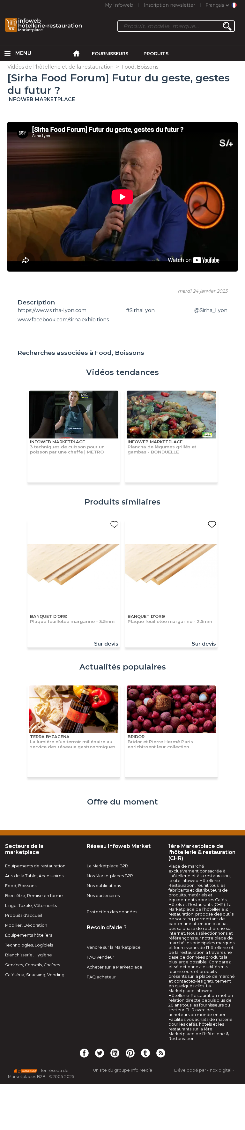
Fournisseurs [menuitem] (110, 53)
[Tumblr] (145, 1053)
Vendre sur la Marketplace (114, 947)
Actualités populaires (122, 666)
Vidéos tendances (122, 372)
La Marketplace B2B (107, 866)
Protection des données (112, 911)
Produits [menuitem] (156, 53)
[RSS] (161, 1053)
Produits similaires (122, 501)
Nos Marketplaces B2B (110, 875)
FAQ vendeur (100, 957)
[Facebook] (84, 1053)
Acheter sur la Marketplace (114, 967)
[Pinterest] (130, 1053)
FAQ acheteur (101, 977)
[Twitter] (99, 1053)
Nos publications (104, 885)
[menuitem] (8, 53)
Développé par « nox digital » (204, 1070)
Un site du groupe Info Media (122, 1070)
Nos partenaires (103, 895)
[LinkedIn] (115, 1053)
